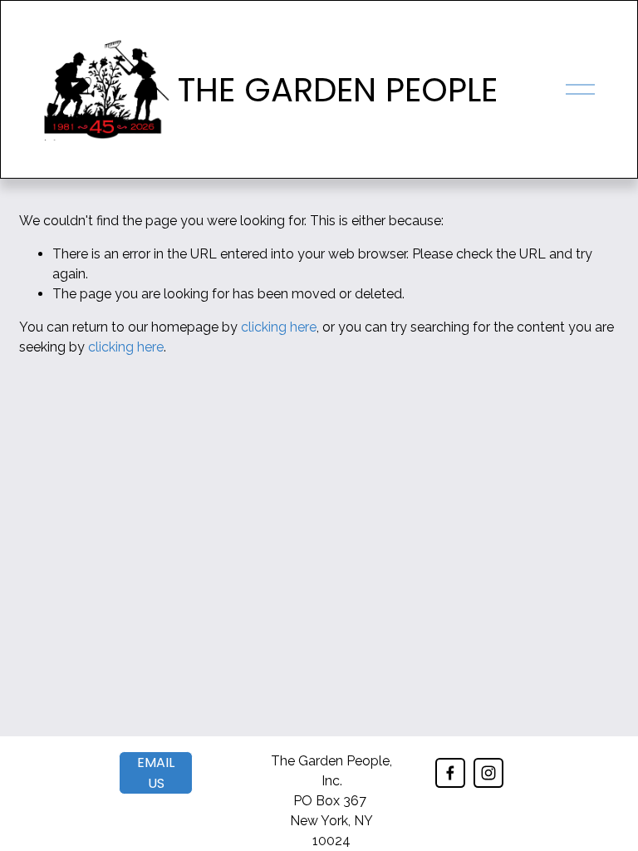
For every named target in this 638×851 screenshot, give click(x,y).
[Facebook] (450, 773)
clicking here (279, 327)
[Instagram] (488, 773)
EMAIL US (155, 773)
